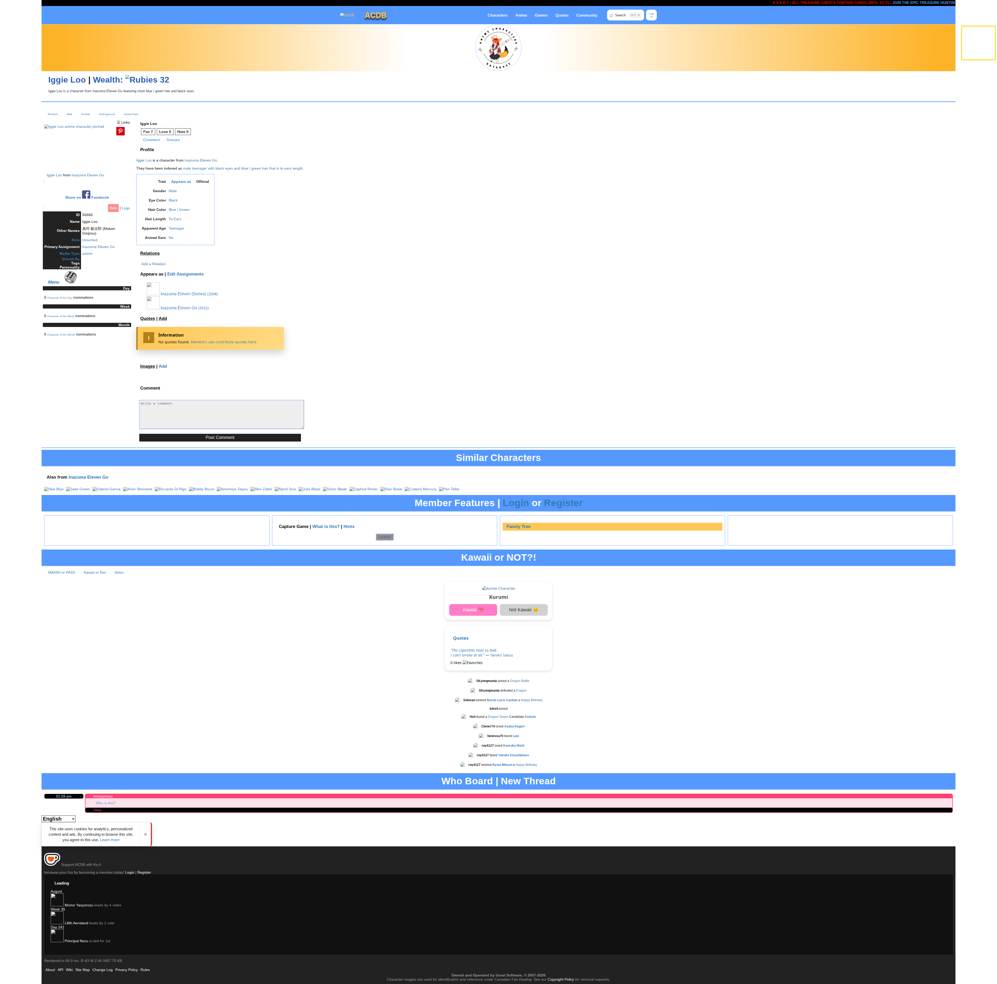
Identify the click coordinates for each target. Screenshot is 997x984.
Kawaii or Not (95, 572)
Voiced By (71, 259)
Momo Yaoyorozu (78, 905)
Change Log (102, 970)
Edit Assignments (185, 274)
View (97, 810)
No (171, 238)
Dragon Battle (519, 681)
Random (53, 114)
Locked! (384, 537)
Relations (150, 253)
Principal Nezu (76, 941)
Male (69, 114)
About (50, 970)
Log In (651, 15)
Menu (53, 282)
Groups (173, 140)
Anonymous (103, 796)
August (56, 891)
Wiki (69, 970)
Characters (498, 15)
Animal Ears (131, 114)
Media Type (69, 253)
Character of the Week (60, 316)
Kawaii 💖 (473, 609)
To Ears (175, 219)
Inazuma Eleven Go (88, 175)
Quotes (562, 15)
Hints (348, 526)
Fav (148, 132)
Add (163, 318)
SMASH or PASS (61, 572)
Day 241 (57, 927)
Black (173, 200)
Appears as (181, 181)
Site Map (82, 970)
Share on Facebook (87, 197)
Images (147, 366)
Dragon (521, 691)
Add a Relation (154, 264)
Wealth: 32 (131, 79)
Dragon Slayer (498, 717)
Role (76, 240)
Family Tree (518, 526)
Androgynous (107, 114)
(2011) (203, 308)
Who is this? (106, 803)
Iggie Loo (67, 79)
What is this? (326, 526)
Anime (521, 15)
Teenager (176, 228)
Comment (151, 140)
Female (85, 114)
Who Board (467, 781)
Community (586, 15)
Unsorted (89, 240)
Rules (145, 970)
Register (563, 503)
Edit (113, 208)
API (60, 970)
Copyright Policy (561, 979)
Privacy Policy (126, 970)
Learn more (109, 840)
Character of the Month (61, 334)
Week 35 (58, 909)
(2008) (212, 294)
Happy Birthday (532, 700)
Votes (119, 572)
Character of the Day (59, 297)
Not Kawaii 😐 (523, 609)
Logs (126, 208)
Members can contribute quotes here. (224, 341)
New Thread (528, 781)
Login (516, 503)
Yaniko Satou (501, 655)
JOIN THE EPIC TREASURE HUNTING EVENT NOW (899, 3)
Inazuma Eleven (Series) (183, 294)
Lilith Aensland (76, 923)
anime (87, 253)
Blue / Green (179, 209)
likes (456, 662)
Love (165, 132)
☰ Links (123, 122)
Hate (182, 132)
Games (541, 15)
